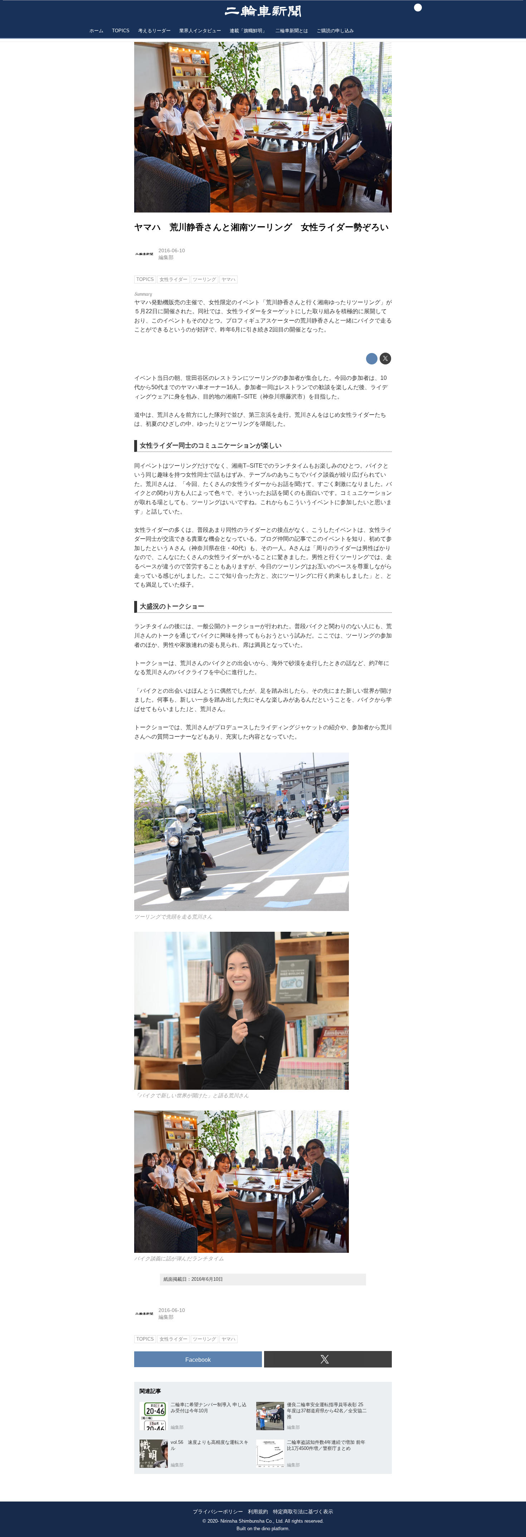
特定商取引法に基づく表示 (303, 1511)
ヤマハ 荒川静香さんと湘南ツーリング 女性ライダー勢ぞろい (261, 227)
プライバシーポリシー (218, 1511)
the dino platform (271, 1528)
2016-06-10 (172, 250)
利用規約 (258, 1511)
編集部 (166, 257)
